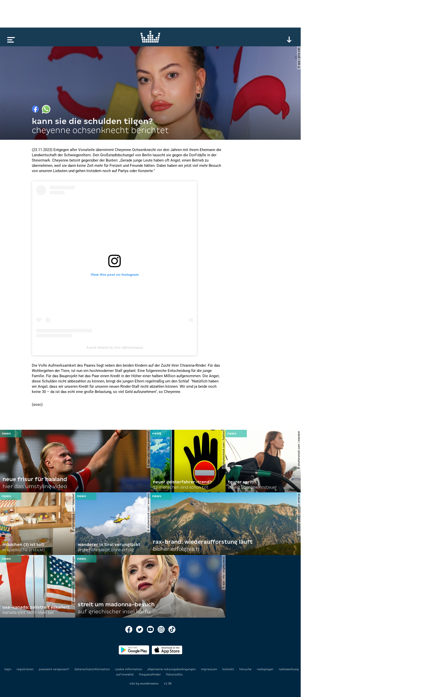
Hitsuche (245, 669)
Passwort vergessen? (54, 669)
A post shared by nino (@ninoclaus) (114, 347)
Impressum (209, 669)
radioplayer (265, 669)
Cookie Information (129, 669)
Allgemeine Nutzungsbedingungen (171, 669)
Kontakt (228, 669)
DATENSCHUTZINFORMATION (92, 669)
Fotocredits (174, 674)
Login (8, 669)
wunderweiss (149, 683)
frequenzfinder (150, 674)
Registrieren (25, 669)
